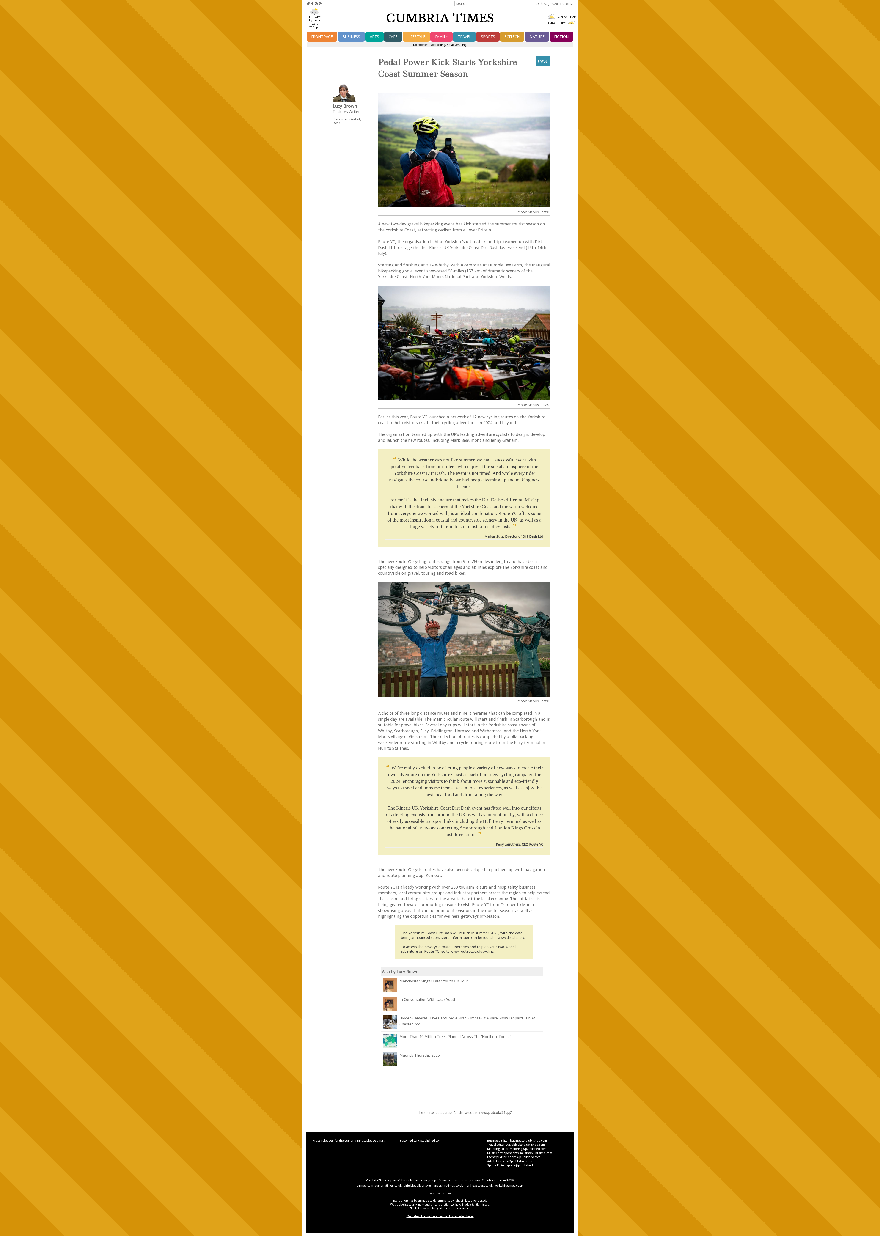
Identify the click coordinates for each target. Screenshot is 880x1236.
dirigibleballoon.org (417, 1185)
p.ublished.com (495, 1180)
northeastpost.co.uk (479, 1185)
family (441, 36)
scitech (512, 36)
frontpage (322, 36)
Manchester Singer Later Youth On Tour (433, 980)
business (351, 36)
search (461, 3)
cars (393, 36)
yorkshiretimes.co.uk (509, 1185)
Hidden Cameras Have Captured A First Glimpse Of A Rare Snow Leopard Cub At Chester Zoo (467, 1021)
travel (464, 36)
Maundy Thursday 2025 (419, 1055)
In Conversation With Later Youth (427, 999)
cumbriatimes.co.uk (388, 1185)
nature (537, 36)
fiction (561, 36)
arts (374, 36)
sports (488, 36)
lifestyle (416, 36)
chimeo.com (365, 1185)
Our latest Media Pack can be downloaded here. (440, 1216)
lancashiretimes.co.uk (448, 1185)
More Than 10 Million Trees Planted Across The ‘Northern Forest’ (455, 1036)
